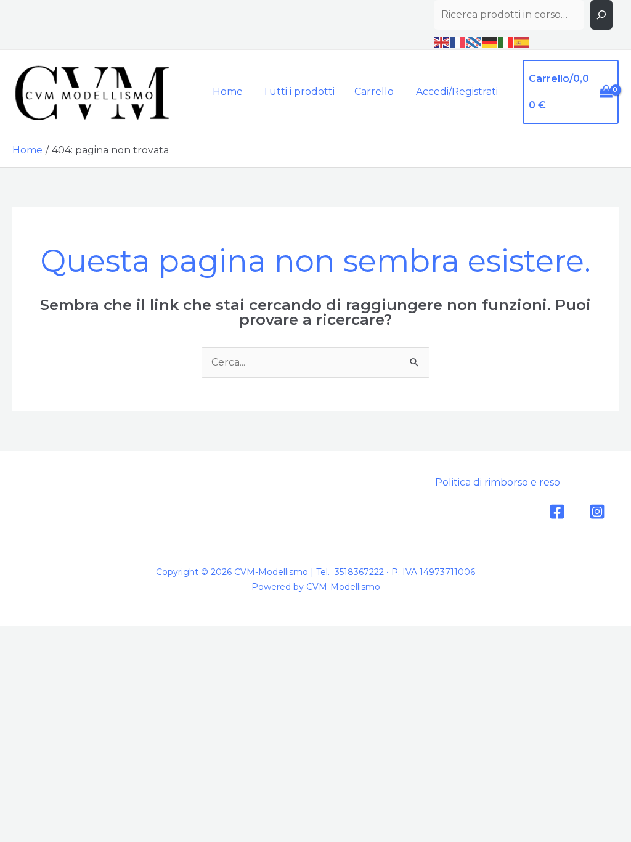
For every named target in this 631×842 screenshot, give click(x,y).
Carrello (374, 91)
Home (228, 91)
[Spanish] (522, 42)
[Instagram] (597, 511)
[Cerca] (601, 15)
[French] (458, 42)
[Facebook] (557, 511)
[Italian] (506, 42)
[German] (490, 42)
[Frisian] (474, 42)
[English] (442, 42)
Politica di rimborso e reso (497, 482)
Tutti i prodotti (299, 91)
